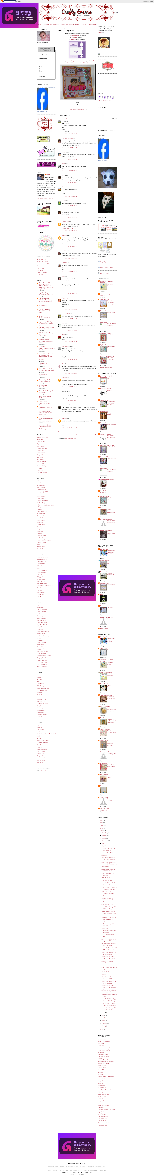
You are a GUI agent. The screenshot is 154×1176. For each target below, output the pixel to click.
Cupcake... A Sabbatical (44, 381)
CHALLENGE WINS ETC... (51, 24)
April (103, 1018)
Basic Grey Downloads (104, 1041)
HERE (100, 32)
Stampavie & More (42, 529)
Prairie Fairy (40, 647)
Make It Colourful (41, 699)
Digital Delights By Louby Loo (106, 1061)
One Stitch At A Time (42, 742)
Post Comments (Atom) (71, 438)
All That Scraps (41, 485)
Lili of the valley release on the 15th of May (111, 403)
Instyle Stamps (102, 1081)
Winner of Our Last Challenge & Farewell (47, 349)
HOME (40, 24)
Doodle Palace (102, 1065)
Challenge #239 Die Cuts (45, 318)
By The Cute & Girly (42, 261)
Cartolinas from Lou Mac (107, 445)
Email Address (43, 58)
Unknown (64, 235)
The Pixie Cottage (41, 538)
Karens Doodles (41, 516)
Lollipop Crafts (43, 402)
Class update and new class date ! (111, 754)
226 (40, 376)
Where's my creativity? (106, 434)
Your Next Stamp (41, 549)
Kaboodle (73, 39)
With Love (109, 619)
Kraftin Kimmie (41, 695)
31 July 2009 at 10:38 (69, 318)
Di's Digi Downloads (103, 1056)
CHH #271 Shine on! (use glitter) (45, 311)
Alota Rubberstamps (42, 559)
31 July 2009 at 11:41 (69, 359)
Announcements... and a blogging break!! (111, 533)
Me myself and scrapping (107, 479)
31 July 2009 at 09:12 (69, 293)
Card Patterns (40, 683)
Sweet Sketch (40, 533)
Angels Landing (102, 1039)
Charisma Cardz (41, 563)
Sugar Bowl (40, 531)
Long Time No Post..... (110, 498)
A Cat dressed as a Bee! (111, 562)
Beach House (110, 607)
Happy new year (111, 650)
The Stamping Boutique (104, 1123)
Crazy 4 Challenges (42, 690)
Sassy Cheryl (40, 649)
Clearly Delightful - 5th (43, 264)
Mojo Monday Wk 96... (107, 878)
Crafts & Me (40, 494)
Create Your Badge (102, 160)
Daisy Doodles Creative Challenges (45, 397)
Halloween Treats (111, 596)
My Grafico (40, 522)
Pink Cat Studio (102, 1096)
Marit (101, 508)
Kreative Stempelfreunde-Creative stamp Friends (45, 425)
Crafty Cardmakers (44, 298)
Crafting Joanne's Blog (106, 519)
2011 (101, 825)
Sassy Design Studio (103, 1105)
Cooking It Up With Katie (43, 492)
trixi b (63, 163)
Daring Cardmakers (42, 618)
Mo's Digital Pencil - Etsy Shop (106, 1090)
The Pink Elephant (44, 340)
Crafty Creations (41, 496)
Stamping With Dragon (43, 658)
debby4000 (64, 262)
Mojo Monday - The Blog (45, 322)
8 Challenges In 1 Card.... (108, 904)
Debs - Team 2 (104, 684)
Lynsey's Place (104, 411)
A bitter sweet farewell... (44, 403)
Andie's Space (104, 740)
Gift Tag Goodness (109, 686)
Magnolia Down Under (43, 740)
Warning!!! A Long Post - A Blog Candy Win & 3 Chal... (109, 919)
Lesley (63, 200)
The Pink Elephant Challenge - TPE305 (46, 341)
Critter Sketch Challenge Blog (46, 391)
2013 (101, 820)
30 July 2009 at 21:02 (69, 171)
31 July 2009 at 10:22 (69, 309)
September (104, 841)
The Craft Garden (41, 275)
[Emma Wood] (103, 158)
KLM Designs (101, 1085)
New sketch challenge (110, 799)
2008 (101, 1029)
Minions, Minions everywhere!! (111, 324)
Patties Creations (41, 642)
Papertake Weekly (41, 466)
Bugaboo (39, 681)
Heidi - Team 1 (104, 763)
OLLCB (41, 316)
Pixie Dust (39, 590)
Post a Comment (62, 432)
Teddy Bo (39, 597)
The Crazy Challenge (44, 309)
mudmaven (64, 405)
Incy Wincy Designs (44, 293)
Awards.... (104, 855)
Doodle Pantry (40, 736)
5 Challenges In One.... (107, 880)
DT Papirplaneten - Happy (111, 776)
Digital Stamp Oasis (103, 1063)
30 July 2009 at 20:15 (69, 147)
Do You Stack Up (41, 579)
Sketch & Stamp (41, 751)
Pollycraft (85, 63)
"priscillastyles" (43, 305)
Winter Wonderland (42, 666)
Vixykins (102, 718)
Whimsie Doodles (102, 1125)
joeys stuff (103, 423)
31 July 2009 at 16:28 (69, 373)
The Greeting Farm (42, 662)
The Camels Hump (105, 294)
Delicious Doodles (41, 620)
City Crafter (40, 444)
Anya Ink (39, 605)
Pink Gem (100, 1098)
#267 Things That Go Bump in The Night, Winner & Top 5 (46, 300)
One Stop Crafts (41, 701)
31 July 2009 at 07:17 (69, 258)
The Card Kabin (104, 809)
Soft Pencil (101, 1112)
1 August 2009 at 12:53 (70, 414)
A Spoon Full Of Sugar (42, 437)
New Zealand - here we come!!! (111, 436)
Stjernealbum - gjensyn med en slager (111, 698)
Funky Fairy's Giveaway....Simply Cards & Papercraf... (109, 930)
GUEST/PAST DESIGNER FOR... (70, 24)
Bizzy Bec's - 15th (41, 259)
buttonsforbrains (104, 560)
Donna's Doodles (104, 311)
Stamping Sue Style (105, 752)
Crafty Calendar (41, 266)
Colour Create (40, 566)
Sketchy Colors (40, 753)
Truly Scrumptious (41, 542)
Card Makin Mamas (42, 609)
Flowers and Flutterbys (106, 530)
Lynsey (63, 210)
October (104, 838)
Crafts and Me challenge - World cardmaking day (111, 720)
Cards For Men (41, 441)
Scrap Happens (104, 797)
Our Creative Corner (42, 703)
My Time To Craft (41, 461)
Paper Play (40, 588)
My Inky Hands (104, 345)
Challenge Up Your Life (43, 688)
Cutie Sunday (40, 729)
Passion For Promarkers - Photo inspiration (111, 675)
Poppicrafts (101, 1101)
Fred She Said (40, 268)
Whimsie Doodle (41, 546)
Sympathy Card (111, 312)
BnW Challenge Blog (44, 411)
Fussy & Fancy (41, 633)
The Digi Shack (102, 1120)
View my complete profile (45, 198)
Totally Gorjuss (41, 717)
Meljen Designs (41, 520)
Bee (63, 364)
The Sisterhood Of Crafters (44, 540)
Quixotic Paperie (41, 524)
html (41, 67)
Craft (38, 568)
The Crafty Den (104, 549)
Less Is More (40, 697)
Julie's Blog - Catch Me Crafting (106, 281)
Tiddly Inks (40, 470)
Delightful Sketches (42, 577)
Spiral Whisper (102, 1114)
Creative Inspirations (42, 500)
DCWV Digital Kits (103, 1054)
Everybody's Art (41, 455)
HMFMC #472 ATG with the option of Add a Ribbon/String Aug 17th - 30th (46, 287)
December (104, 833)
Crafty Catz (40, 616)
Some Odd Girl (41, 592)
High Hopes (40, 457)
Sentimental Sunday (42, 749)
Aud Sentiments (41, 487)
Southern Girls (40, 594)
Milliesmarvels (104, 400)
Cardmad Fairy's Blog (104, 1050)
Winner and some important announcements (45, 413)
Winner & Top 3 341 (44, 329)
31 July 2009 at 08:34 (69, 272)
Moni (63, 175)
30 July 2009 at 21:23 (69, 205)
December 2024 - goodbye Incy (46, 294)
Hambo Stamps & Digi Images (106, 1076)
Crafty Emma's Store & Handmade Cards (46, 87)
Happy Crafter (65, 298)
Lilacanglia (65, 119)
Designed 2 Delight (42, 622)
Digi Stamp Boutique (103, 1059)
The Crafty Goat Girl (67, 138)
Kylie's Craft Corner (105, 457)
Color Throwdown (41, 489)
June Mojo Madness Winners (46, 323)
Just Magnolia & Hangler (43, 636)
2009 (101, 830)
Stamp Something (41, 653)
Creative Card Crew (42, 448)
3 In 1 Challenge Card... (66, 30)
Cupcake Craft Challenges (45, 380)
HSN (99, 100)
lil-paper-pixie (104, 786)
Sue (63, 276)
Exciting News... (106, 866)
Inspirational (40, 459)
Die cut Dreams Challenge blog (46, 418)
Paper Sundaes (40, 745)
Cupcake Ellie (110, 335)
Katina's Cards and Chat (106, 617)
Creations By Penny (42, 498)
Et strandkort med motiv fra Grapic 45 (111, 766)
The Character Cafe (42, 660)
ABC (38, 481)
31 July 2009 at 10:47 (69, 330)
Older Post (94, 435)
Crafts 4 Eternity (41, 611)
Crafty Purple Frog (42, 570)
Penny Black (40, 706)
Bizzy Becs (101, 1045)
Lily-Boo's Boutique (42, 272)
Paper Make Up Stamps (104, 1094)
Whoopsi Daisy (41, 760)
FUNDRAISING (93, 24)
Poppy (63, 334)
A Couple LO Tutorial (44, 335)
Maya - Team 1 (104, 648)
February (104, 1023)
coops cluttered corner (106, 672)
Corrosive (39, 727)
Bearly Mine (40, 439)
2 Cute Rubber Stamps (42, 557)
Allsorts (39, 675)
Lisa (101, 606)
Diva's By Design (41, 503)
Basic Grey (40, 677)
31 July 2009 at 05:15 (69, 246)
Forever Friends (43, 385)
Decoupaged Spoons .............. (111, 413)
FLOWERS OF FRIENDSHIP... (111, 574)
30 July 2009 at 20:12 (69, 134)
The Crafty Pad (41, 758)
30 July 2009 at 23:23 (69, 231)
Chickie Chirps (104, 491)
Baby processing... (111, 458)
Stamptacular (40, 756)
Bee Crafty (39, 679)
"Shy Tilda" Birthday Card (110, 358)
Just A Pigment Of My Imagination (106, 376)
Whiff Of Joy (40, 544)
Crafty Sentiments (41, 572)
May (103, 1015)
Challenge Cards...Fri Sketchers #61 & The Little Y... (109, 900)
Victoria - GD (103, 572)
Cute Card (39, 574)
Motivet (39, 638)
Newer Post (61, 435)
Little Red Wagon (41, 518)
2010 (101, 828)
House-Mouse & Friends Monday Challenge (45, 283)
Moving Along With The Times (44, 585)
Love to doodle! (104, 628)
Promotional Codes (106, 100)
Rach (63, 323)
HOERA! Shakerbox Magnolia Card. (111, 510)
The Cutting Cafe (102, 1118)
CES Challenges (41, 686)
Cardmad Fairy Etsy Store (105, 1048)
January (104, 1026)
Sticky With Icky (104, 299)
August (103, 843)
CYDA (38, 731)
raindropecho (65, 221)
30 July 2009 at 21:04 (69, 182)
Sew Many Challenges (42, 651)
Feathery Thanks (111, 447)
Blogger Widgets (44, 770)
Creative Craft (40, 450)
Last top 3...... (42, 359)
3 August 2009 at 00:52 (70, 427)
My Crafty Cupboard (105, 333)
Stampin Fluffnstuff (105, 389)
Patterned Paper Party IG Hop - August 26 (111, 552)
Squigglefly (42, 347)
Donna (63, 152)
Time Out (102, 295)
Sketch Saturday (41, 710)
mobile (42, 71)
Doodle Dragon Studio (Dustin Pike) (46, 734)
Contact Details (43, 387)
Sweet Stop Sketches (42, 714)
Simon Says (40, 527)
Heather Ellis (101, 1079)
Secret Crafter (40, 708)
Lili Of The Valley (41, 581)
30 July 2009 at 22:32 (69, 217)
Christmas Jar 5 (111, 481)
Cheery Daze (103, 322)
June (103, 1013)
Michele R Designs (105, 729)
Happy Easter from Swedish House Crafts (110, 302)
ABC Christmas (41, 483)
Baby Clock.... (105, 974)
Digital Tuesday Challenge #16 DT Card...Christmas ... (109, 913)
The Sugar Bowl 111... (111, 347)
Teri (63, 187)
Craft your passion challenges (47, 327)
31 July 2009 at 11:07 (69, 342)
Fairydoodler (40, 629)
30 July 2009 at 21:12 (69, 196)
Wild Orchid (40, 762)
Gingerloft (39, 692)
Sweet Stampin (40, 712)
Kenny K (39, 738)
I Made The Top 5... (107, 972)
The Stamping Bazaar (44, 429)
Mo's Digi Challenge (42, 583)
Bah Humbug (40, 607)
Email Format (43, 64)
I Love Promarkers (42, 511)
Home (77, 435)
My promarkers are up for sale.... (111, 521)
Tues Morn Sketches (42, 472)
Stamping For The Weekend (44, 655)
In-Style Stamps (41, 513)
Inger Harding (66, 346)
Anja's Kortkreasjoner (106, 695)
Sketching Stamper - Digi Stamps (106, 1109)
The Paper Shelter (41, 535)
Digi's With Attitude (42, 625)
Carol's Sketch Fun (42, 561)
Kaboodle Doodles (71, 228)
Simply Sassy (101, 1107)
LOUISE (64, 251)
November (104, 835)
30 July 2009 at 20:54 (69, 159)
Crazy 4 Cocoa (40, 446)
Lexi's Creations (43, 363)
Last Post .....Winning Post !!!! (46, 421)
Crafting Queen (66, 313)
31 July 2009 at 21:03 (69, 400)
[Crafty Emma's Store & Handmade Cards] (42, 109)
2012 (101, 823)
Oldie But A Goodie (42, 464)
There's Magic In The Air (45, 407)
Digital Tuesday (41, 453)
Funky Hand (40, 270)
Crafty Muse (101, 1052)
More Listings (103, 810)
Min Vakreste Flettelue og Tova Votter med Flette (111, 709)
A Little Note (110, 379)
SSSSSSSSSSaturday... (111, 425)
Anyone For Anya (41, 725)
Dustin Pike (101, 1070)
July (103, 846)
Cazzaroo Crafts (104, 496)
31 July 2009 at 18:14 (69, 387)
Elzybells (100, 1072)
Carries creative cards (106, 368)
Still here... (109, 390)
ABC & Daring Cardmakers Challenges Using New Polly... (109, 893)
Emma (49, 174)
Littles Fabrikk (104, 774)
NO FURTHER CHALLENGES (46, 370)
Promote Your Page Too (42, 111)
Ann (64, 228)
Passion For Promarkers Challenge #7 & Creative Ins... (108, 963)
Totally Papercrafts (42, 664)
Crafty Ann (40, 614)
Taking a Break (42, 392)
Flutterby (39, 509)
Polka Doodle (40, 644)
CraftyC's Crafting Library (107, 356)
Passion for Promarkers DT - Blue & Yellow (111, 743)
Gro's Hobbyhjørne (105, 706)
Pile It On (39, 747)
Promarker (40, 468)
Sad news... (41, 365)
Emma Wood (101, 138)
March (103, 1020)
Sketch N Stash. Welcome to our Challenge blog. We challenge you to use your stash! (46, 356)
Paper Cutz (40, 640)
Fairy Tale (39, 627)
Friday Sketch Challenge (43, 631)
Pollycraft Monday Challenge (46, 369)
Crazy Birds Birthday (110, 284)
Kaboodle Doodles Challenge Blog (46, 333)
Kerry (101, 594)
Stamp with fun (43, 374)
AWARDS (84, 24)
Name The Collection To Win (111, 731)
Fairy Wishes (103, 492)
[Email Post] (86, 109)
